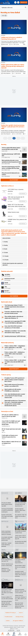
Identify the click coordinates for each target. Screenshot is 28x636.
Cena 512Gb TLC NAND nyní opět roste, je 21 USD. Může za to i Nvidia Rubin (11, 422)
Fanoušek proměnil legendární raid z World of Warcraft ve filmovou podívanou (20, 574)
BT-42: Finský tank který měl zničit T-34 (11, 429)
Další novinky (14, 180)
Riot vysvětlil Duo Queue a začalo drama (20, 532)
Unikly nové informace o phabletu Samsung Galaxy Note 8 (11, 38)
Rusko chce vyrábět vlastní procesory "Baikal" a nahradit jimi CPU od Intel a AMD (12, 126)
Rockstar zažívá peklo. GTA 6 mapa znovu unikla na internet (7, 516)
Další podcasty (14, 368)
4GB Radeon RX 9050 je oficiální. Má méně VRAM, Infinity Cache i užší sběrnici (6, 604)
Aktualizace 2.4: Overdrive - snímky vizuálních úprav (5, 570)
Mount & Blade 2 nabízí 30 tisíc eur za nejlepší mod (11, 442)
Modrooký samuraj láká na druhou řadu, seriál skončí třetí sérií (20, 504)
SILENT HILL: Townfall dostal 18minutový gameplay (6, 545)
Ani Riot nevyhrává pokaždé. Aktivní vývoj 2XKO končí (20, 510)
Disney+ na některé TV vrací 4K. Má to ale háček (7, 598)
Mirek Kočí (5, 44)
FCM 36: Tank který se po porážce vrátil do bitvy (7, 564)
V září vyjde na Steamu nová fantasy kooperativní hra (10, 436)
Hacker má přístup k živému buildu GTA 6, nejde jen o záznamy (6, 533)
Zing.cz (3, 438)
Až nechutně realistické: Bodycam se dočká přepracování (7, 539)
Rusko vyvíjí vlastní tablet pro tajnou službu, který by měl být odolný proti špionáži (12, 66)
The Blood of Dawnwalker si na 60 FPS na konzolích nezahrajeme (7, 510)
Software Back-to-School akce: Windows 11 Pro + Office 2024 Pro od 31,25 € (20, 598)
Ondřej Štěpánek (7, 73)
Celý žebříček (14, 296)
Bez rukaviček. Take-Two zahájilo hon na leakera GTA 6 (21, 516)
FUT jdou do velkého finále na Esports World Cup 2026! (10, 415)
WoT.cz (3, 432)
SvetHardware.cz (6, 426)
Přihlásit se (24, 2)
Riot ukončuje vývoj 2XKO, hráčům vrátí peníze (21, 542)
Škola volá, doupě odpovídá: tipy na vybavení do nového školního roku (19, 605)
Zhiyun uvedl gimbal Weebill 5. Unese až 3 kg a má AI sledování (20, 591)
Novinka (3, 35)
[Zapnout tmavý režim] (18, 2)
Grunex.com (4, 418)
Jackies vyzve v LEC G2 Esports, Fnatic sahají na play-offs (20, 537)
